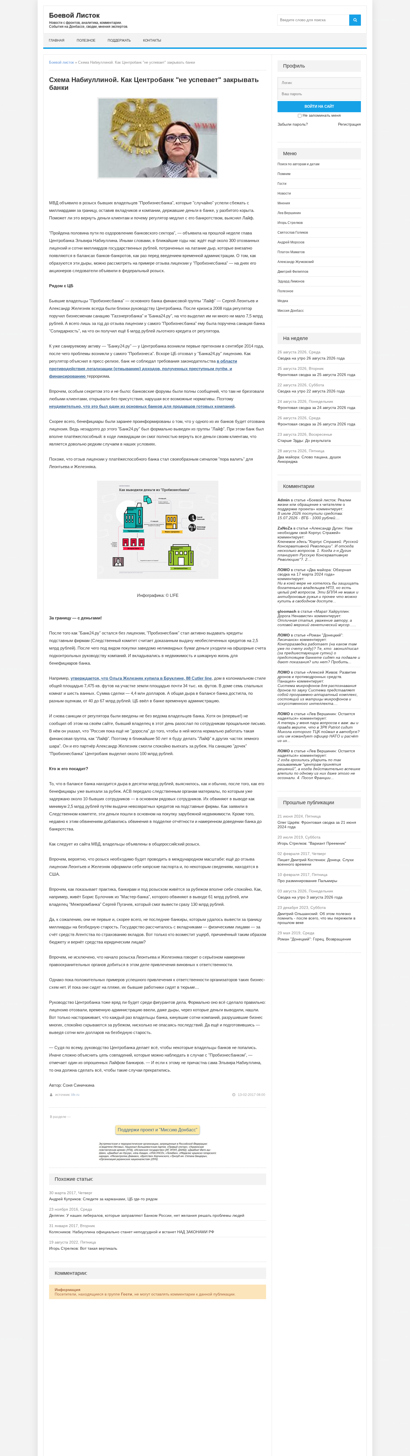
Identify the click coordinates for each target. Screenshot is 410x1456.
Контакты (152, 40)
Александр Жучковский (296, 262)
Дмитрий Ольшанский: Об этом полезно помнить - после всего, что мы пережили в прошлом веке (316, 918)
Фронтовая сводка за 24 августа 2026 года (316, 407)
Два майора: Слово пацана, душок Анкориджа (309, 459)
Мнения (284, 203)
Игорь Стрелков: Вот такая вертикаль (83, 1248)
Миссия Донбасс (291, 311)
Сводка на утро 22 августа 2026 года (311, 391)
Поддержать (119, 40)
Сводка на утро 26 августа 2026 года (311, 358)
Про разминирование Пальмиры (307, 880)
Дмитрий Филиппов (293, 272)
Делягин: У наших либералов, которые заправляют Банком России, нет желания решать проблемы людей (146, 1215)
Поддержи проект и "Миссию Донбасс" (157, 1129)
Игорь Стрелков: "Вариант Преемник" (312, 843)
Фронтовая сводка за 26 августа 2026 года (316, 424)
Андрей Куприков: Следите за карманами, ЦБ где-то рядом (103, 1199)
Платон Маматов (291, 252)
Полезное (86, 40)
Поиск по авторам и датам (298, 164)
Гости (282, 184)
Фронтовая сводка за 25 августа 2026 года (316, 374)
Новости (284, 193)
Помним (284, 174)
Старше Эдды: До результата (304, 440)
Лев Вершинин (289, 213)
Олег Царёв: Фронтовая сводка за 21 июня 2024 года (317, 824)
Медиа (283, 301)
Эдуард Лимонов (291, 281)
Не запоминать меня (322, 115)
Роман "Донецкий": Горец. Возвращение (314, 939)
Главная (56, 40)
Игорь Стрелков (290, 223)
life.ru (75, 1095)
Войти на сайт (319, 106)
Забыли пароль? (293, 124)
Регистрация (349, 124)
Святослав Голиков (293, 232)
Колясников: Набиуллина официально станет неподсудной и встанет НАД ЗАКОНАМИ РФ (131, 1232)
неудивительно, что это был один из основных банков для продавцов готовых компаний (142, 406)
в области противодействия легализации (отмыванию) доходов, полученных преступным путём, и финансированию (143, 369)
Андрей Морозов (291, 242)
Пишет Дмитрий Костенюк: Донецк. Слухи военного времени (316, 862)
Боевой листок (61, 62)
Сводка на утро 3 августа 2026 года (310, 897)
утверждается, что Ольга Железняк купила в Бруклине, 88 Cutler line (141, 678)
